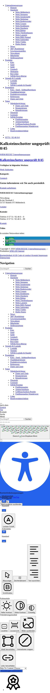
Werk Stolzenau (21, 19)
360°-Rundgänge (17, 49)
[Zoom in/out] (9, 422)
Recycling (14, 74)
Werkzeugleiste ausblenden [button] (11, 504)
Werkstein (14, 71)
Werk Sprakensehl (22, 17)
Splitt (12, 67)
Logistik (13, 81)
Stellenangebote (16, 58)
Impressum (43, 255)
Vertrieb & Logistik (13, 78)
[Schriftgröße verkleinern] (4, 510)
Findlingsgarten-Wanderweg (26, 126)
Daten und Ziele (16, 99)
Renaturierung (21, 108)
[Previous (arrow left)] (1, 424)
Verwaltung (15, 53)
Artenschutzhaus (22, 122)
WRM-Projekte (16, 117)
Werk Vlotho (20, 42)
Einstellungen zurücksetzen (11, 671)
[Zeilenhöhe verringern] (4, 541)
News (12, 46)
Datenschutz (5, 258)
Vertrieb (13, 83)
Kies (12, 62)
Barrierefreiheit (6, 255)
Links (12, 128)
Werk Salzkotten (22, 40)
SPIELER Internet (16, 251)
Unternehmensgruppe (14, 5)
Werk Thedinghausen (24, 33)
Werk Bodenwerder (23, 21)
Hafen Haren (20, 44)
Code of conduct (25, 255)
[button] (9, 238)
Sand (12, 65)
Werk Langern (21, 35)
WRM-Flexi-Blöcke (18, 76)
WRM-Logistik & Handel (20, 85)
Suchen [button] (28, 269)
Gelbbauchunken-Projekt (25, 124)
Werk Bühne (20, 30)
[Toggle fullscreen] (6, 422)
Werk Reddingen (22, 26)
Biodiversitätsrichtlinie (19, 131)
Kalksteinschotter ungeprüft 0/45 (21, 160)
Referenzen (14, 97)
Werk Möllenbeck (22, 12)
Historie (13, 8)
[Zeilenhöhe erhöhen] (4, 531)
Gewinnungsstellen (18, 51)
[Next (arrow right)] (4, 424)
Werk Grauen (20, 24)
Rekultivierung (21, 110)
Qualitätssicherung (17, 92)
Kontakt (3, 223)
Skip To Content (7, 668)
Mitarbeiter (14, 55)
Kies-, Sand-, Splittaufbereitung (23, 90)
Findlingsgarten (21, 119)
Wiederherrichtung (17, 103)
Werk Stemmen (21, 14)
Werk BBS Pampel (23, 37)
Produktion (9, 87)
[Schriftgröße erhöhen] (4, 501)
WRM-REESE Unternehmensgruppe (15, 154)
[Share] (4, 422)
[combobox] (25, 432)
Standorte (14, 10)
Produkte (8, 60)
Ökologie (14, 113)
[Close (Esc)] (1, 422)
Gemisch (13, 69)
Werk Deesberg (21, 28)
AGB (15, 255)
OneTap (16, 497)
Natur (7, 101)
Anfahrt (3, 207)
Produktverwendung (18, 94)
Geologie (14, 115)
